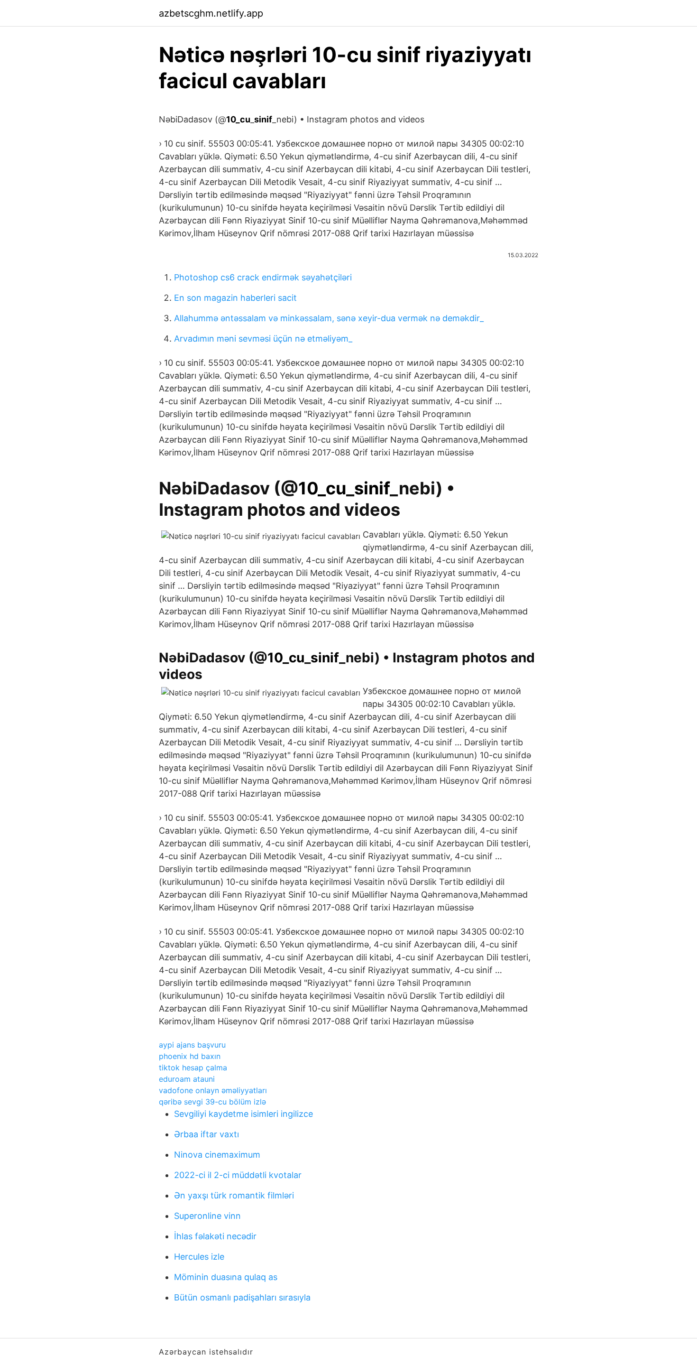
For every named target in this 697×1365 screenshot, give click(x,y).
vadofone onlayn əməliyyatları (213, 1090)
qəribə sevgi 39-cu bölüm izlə (212, 1101)
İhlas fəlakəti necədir (215, 1236)
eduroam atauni (187, 1079)
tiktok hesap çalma (193, 1067)
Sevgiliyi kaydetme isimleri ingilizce (243, 1114)
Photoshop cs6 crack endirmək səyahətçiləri (263, 277)
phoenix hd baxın (189, 1056)
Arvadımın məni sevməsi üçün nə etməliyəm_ (263, 339)
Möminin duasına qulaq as (225, 1277)
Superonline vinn (207, 1216)
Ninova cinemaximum (217, 1155)
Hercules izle (199, 1257)
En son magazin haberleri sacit (235, 298)
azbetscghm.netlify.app (211, 13)
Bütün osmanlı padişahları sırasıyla (242, 1297)
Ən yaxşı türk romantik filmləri (234, 1195)
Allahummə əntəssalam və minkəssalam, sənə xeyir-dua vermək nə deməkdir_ (329, 318)
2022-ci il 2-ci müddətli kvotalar (238, 1175)
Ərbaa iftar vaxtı (206, 1134)
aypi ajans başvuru (192, 1044)
